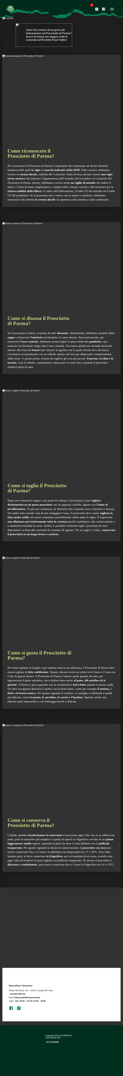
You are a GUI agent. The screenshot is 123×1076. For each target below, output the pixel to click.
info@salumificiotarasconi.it (27, 997)
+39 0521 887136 (17, 994)
